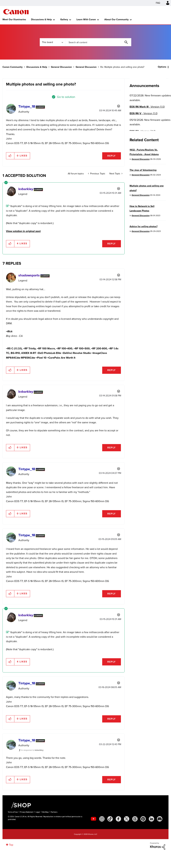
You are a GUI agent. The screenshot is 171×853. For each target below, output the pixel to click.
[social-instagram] (102, 819)
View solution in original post (23, 231)
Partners (54, 812)
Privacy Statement (26, 812)
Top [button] (11, 845)
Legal (38, 812)
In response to (32, 750)
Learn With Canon (86, 19)
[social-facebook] (118, 819)
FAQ (158, 3)
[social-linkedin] (151, 819)
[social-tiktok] (110, 819)
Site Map (45, 812)
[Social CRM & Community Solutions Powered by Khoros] (157, 846)
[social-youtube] (93, 819)
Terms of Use (13, 812)
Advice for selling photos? (143, 226)
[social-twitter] (126, 819)
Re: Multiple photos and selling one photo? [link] (122, 67)
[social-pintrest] (143, 819)
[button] (10, 155)
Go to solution (66, 97)
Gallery (64, 19)
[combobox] (98, 42)
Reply (111, 156)
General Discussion (61, 67)
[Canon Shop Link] (19, 804)
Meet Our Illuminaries (14, 19)
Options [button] (162, 67)
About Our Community (116, 19)
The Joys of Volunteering (143, 170)
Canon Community (16, 12)
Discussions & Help (41, 19)
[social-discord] (159, 819)
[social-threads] (135, 819)
